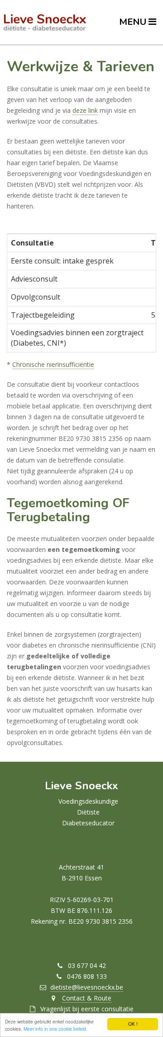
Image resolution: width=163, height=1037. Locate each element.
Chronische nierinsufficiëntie (53, 364)
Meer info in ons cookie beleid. (55, 1028)
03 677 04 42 (87, 965)
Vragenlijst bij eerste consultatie (87, 1009)
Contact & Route (86, 998)
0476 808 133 (87, 976)
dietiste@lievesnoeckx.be (86, 987)
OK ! (133, 1023)
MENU (134, 22)
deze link (85, 110)
